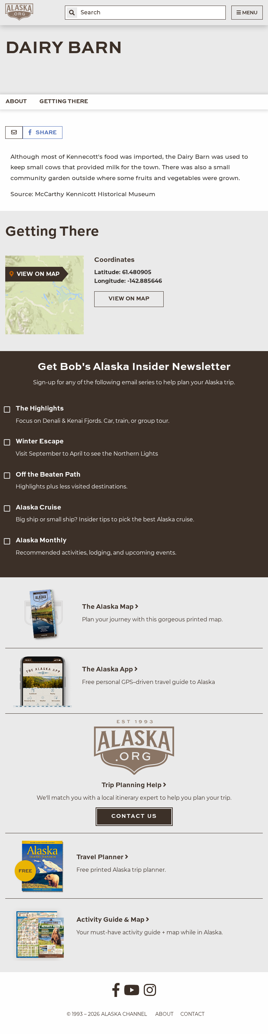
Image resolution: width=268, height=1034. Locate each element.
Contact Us (134, 816)
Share (45, 133)
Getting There (63, 102)
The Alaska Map (108, 607)
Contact (192, 1014)
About (16, 102)
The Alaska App (108, 669)
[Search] (72, 12)
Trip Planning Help (132, 785)
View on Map (129, 299)
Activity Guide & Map (111, 920)
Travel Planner (100, 857)
